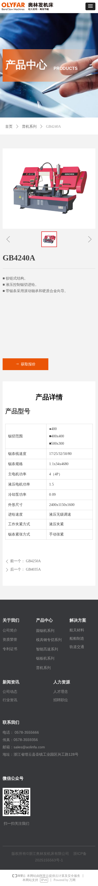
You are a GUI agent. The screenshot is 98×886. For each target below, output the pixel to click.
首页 (9, 127)
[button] (90, 6)
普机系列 (29, 127)
